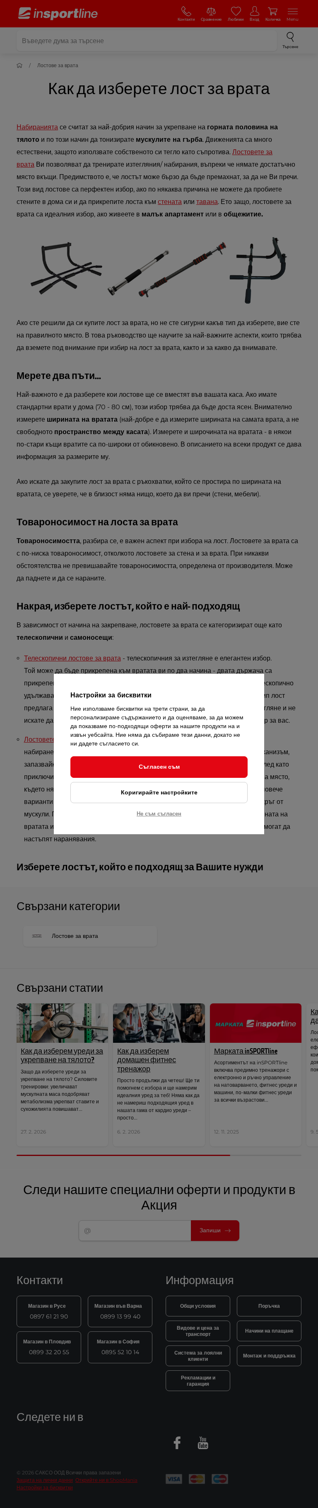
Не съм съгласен (159, 813)
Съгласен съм (159, 766)
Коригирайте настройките (159, 792)
